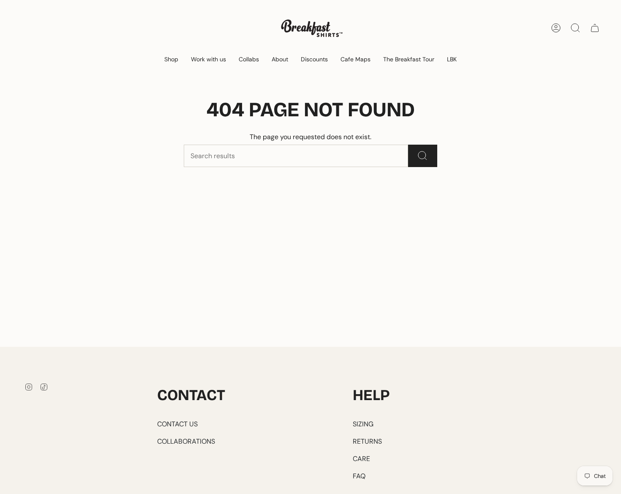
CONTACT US (177, 424)
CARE (361, 458)
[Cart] (595, 28)
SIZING (363, 424)
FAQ (359, 476)
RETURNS (367, 441)
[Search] (422, 156)
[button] (171, 59)
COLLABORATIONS (186, 441)
